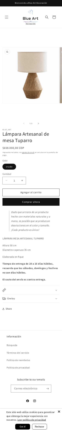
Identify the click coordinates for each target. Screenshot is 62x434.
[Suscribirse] (47, 388)
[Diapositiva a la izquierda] (23, 123)
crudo (9, 166)
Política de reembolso (18, 360)
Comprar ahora (31, 201)
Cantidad (6, 174)
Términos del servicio (18, 352)
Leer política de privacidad (32, 419)
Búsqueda (12, 345)
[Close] (59, 411)
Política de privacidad (18, 367)
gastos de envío (28, 152)
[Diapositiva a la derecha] (38, 123)
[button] (6, 17)
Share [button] (9, 308)
